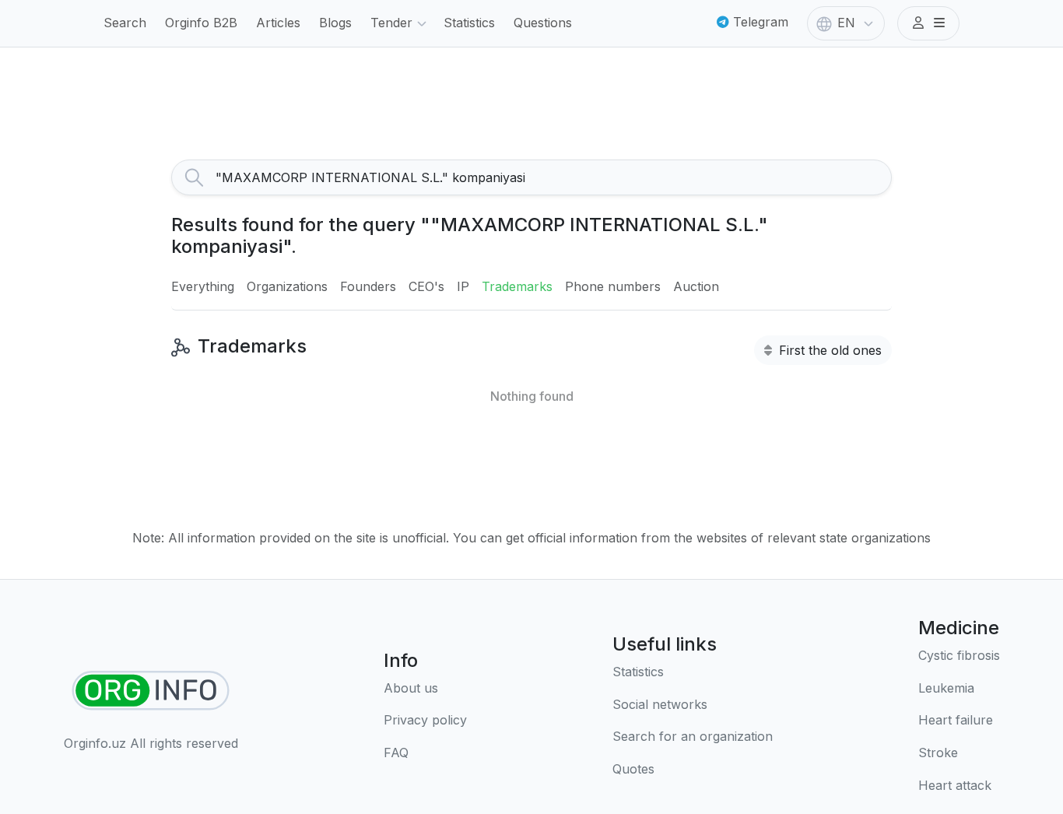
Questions (543, 22)
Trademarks (517, 286)
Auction (696, 286)
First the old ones (828, 350)
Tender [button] (391, 22)
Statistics (469, 22)
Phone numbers (613, 286)
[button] (928, 23)
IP (463, 286)
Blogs (335, 22)
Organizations (287, 286)
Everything (202, 286)
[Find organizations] (151, 690)
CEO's (426, 286)
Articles (278, 22)
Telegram (758, 22)
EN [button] (846, 22)
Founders (368, 286)
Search (124, 22)
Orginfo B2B (201, 22)
